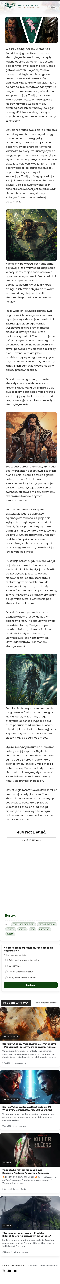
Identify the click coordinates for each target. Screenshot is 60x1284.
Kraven (10, 929)
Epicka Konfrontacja (23, 924)
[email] (15, 1270)
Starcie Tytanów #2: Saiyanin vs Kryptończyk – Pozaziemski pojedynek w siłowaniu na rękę (29, 1045)
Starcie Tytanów (47, 924)
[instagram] (3, 1270)
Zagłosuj (30, 985)
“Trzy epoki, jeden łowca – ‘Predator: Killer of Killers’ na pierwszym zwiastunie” (26, 1234)
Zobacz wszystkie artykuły (45, 1002)
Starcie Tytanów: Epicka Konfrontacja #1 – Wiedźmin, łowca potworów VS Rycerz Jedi (27, 1108)
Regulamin (33, 1265)
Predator (44, 929)
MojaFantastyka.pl (10, 1265)
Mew (32, 929)
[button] (53, 5)
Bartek (10, 915)
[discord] (9, 1270)
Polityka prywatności (49, 1265)
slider (10, 934)
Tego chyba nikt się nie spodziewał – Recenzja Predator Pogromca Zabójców (25, 1171)
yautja (22, 929)
